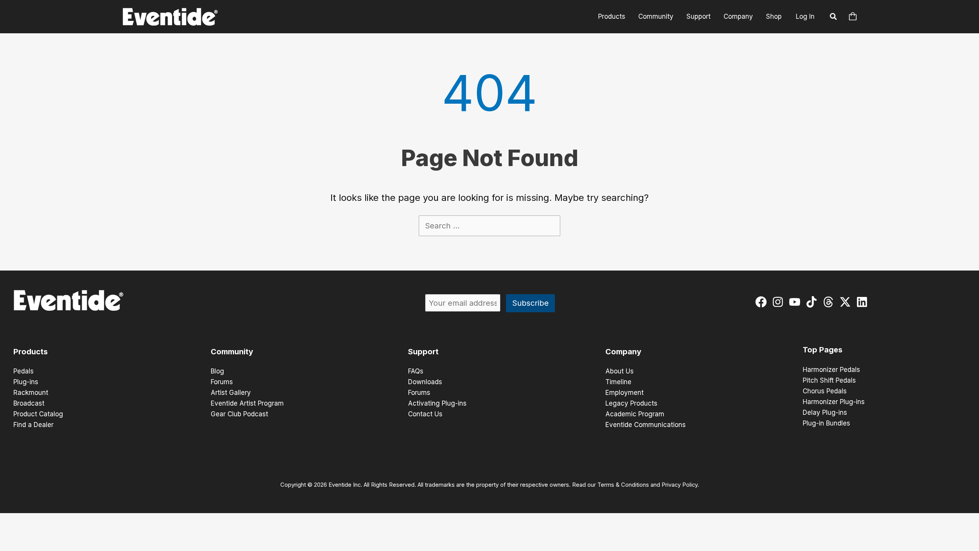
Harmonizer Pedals (831, 369)
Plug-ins (25, 382)
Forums (222, 382)
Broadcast (28, 403)
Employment (624, 392)
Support (698, 16)
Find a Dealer (33, 425)
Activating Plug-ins (437, 403)
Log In (805, 16)
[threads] (830, 302)
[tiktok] (813, 302)
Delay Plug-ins (825, 412)
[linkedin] (863, 302)
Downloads (425, 382)
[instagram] (779, 302)
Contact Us (425, 414)
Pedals (23, 371)
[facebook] (762, 302)
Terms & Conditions (623, 484)
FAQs (415, 371)
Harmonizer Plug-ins (834, 402)
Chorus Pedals (825, 391)
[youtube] (796, 302)
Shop (774, 16)
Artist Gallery (231, 392)
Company (738, 16)
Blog (217, 371)
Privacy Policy (680, 484)
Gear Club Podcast (239, 414)
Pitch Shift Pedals (829, 380)
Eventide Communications (645, 425)
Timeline (618, 382)
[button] (834, 17)
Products (611, 16)
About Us (619, 371)
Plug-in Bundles (826, 423)
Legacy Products (631, 403)
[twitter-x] (846, 302)
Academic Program (634, 414)
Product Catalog (38, 414)
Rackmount (30, 392)
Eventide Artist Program (247, 403)
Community (655, 16)
